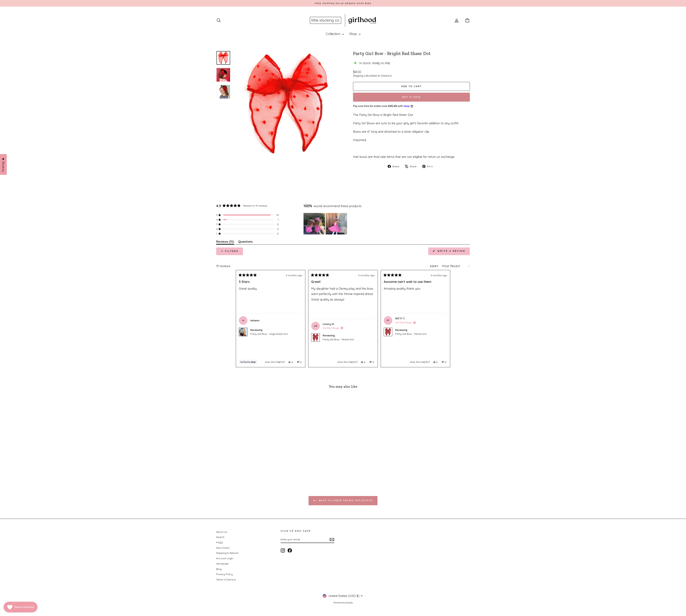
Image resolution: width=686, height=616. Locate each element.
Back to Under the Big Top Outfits (345, 500)
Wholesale (222, 563)
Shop (353, 34)
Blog (219, 569)
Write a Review (453, 252)
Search (220, 537)
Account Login (224, 558)
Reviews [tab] (225, 242)
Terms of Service (226, 579)
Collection (333, 34)
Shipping (358, 75)
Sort (435, 266)
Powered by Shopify (343, 602)
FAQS (219, 542)
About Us (221, 532)
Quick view (246, 454)
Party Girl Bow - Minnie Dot (338, 339)
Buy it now (411, 97)
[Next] (446, 318)
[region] (326, 223)
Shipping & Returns (227, 553)
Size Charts (222, 547)
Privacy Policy (224, 574)
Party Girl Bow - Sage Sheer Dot (269, 333)
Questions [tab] (245, 242)
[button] (247, 215)
